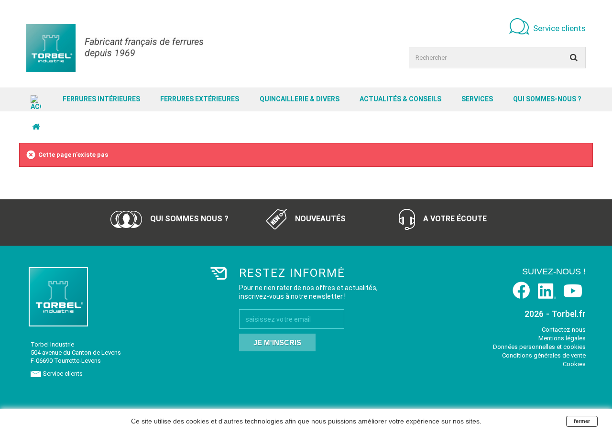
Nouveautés (319, 218)
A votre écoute (454, 218)
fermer (582, 421)
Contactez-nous (564, 329)
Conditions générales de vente (544, 355)
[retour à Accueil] (36, 127)
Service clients (559, 28)
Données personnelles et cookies (539, 346)
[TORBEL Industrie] (114, 48)
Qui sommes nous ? (188, 218)
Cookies (574, 364)
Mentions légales (562, 338)
